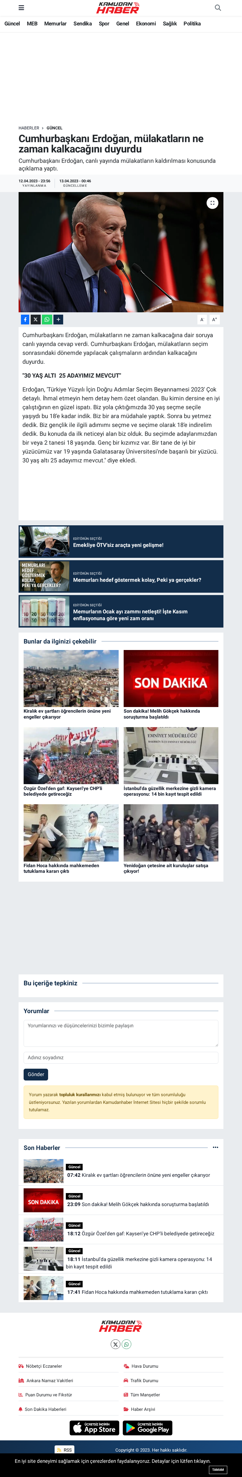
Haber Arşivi (143, 1409)
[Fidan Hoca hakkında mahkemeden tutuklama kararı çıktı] (71, 833)
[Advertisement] (126, 79)
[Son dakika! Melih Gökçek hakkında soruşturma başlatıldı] (171, 678)
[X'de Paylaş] (36, 319)
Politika (192, 23)
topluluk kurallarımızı (80, 1094)
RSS (67, 1450)
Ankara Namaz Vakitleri (50, 1380)
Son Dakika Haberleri (45, 1409)
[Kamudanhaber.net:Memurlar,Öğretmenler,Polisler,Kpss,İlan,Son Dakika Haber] (118, 7)
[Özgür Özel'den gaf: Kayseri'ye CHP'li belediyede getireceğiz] (71, 755)
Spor (104, 23)
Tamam (218, 1470)
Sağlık (170, 23)
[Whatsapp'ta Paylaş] (47, 319)
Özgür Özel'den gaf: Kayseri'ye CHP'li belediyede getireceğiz (63, 791)
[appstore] (95, 1427)
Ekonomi (146, 23)
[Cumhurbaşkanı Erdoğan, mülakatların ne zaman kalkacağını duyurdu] (121, 252)
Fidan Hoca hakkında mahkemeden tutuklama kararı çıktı (61, 868)
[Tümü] (215, 1148)
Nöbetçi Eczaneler (44, 1366)
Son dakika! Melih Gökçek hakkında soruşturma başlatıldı (162, 713)
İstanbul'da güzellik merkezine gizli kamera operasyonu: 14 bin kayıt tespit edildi (170, 791)
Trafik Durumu (144, 1380)
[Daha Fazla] (58, 319)
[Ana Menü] (21, 8)
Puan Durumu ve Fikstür (48, 1395)
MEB (32, 23)
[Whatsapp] (126, 1344)
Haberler (29, 128)
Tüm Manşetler (145, 1395)
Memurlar (55, 23)
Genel (122, 23)
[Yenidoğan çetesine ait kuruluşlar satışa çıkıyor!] (171, 833)
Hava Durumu (145, 1366)
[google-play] (148, 1427)
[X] (115, 1344)
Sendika (82, 23)
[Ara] (217, 8)
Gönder (36, 1074)
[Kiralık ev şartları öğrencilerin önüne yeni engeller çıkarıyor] (71, 678)
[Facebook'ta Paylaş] (25, 319)
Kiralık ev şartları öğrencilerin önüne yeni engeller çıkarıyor (138, 1175)
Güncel (12, 23)
